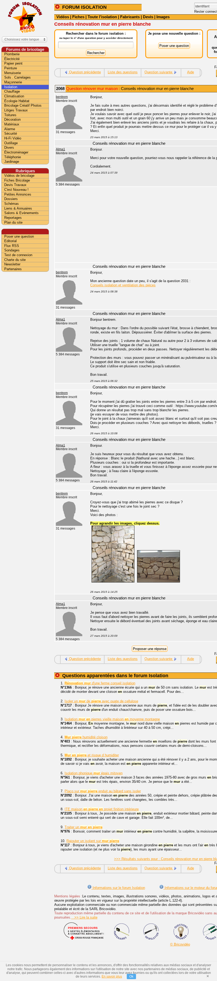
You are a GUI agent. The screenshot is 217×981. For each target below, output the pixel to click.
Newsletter (12, 264)
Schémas (11, 204)
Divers (9, 148)
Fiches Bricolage (17, 180)
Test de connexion (18, 255)
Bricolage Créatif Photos (23, 105)
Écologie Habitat (16, 101)
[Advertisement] (25, 356)
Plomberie (12, 54)
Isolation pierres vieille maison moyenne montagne (112, 719)
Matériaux (11, 124)
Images (163, 17)
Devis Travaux (15, 185)
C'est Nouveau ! (16, 190)
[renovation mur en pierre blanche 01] (113, 581)
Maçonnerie (13, 82)
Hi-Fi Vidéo (12, 138)
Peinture (10, 68)
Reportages (13, 218)
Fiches (78, 17)
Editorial (10, 241)
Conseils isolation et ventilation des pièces (123, 285)
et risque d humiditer (92, 755)
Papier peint (13, 63)
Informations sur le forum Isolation (118, 888)
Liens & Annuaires (18, 208)
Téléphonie (12, 157)
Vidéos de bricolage (19, 176)
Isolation (10, 87)
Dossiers (11, 199)
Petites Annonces (17, 194)
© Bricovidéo (180, 944)
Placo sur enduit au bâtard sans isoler (103, 791)
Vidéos (62, 17)
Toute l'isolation (102, 17)
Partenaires (13, 269)
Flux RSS (11, 246)
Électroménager (16, 152)
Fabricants (130, 17)
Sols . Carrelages (17, 77)
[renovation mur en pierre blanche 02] (158, 581)
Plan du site (13, 222)
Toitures (10, 115)
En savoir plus (112, 976)
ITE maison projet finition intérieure (102, 809)
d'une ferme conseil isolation (100, 683)
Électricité (12, 59)
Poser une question (19, 236)
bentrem (62, 96)
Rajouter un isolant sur (92, 841)
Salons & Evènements (21, 213)
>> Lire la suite (84, 917)
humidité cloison (86, 737)
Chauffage (12, 91)
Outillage (11, 143)
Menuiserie (12, 73)
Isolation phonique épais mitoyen (94, 773)
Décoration (12, 119)
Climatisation (14, 96)
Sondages (12, 250)
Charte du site (15, 260)
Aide (190, 72)
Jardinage (11, 162)
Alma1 (60, 149)
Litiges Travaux (16, 110)
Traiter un (83, 827)
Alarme (9, 129)
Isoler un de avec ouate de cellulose (101, 701)
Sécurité (10, 133)
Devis (148, 17)
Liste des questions (123, 72)
